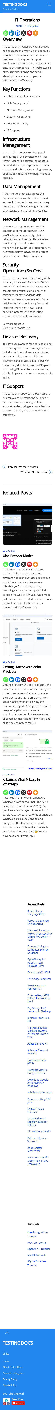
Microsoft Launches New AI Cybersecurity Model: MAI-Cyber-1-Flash (40, 935)
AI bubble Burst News (40, 1092)
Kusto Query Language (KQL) (36, 912)
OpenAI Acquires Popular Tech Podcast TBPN (37, 962)
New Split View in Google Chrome (37, 1071)
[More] (35, 33)
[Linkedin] (11, 33)
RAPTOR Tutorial (37, 1242)
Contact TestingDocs (13, 1373)
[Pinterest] (29, 33)
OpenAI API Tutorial (39, 1249)
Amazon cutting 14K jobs (39, 1100)
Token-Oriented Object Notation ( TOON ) (37, 1122)
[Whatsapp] (5, 33)
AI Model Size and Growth (38, 1052)
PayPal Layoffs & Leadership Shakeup (39, 1010)
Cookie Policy (10, 1385)
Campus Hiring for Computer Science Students (38, 949)
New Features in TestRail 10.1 (37, 987)
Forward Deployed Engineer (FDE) (38, 922)
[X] (23, 33)
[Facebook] (17, 33)
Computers (33, 25)
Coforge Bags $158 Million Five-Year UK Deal (39, 998)
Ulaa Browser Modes (18, 556)
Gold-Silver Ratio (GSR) (37, 1062)
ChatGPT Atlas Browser (36, 1110)
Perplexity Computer (40, 979)
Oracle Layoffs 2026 (39, 972)
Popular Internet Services (23, 467)
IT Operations (27, 20)
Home (6, 1360)
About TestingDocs (12, 1366)
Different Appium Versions (38, 1140)
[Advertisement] (15, 862)
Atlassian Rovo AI (37, 1043)
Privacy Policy (10, 1379)
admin (20, 25)
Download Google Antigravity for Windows (38, 1083)
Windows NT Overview (33, 472)
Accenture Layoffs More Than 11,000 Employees (38, 1160)
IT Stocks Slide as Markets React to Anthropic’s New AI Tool (38, 1032)
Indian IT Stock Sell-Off (39, 1019)
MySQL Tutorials (37, 1255)
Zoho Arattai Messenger (35, 1149)
